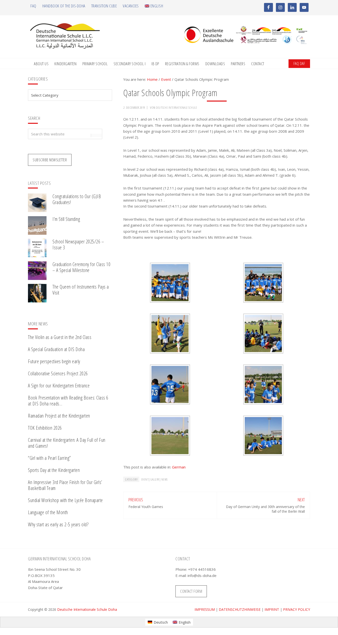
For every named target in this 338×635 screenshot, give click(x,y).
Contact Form (191, 591)
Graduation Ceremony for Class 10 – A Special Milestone (81, 267)
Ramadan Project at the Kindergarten (59, 415)
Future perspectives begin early (54, 361)
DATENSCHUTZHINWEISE (240, 609)
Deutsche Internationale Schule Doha (87, 609)
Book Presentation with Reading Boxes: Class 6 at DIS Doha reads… (68, 400)
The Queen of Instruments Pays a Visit (80, 289)
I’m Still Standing (66, 219)
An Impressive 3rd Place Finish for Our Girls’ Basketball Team (65, 485)
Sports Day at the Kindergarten (54, 470)
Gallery (154, 479)
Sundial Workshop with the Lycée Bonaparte (65, 500)
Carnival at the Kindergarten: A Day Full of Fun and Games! (66, 443)
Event (145, 479)
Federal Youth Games (145, 506)
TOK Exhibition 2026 (45, 427)
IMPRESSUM (204, 609)
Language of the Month (48, 512)
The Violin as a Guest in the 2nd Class (59, 337)
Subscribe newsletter (50, 160)
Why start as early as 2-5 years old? (58, 524)
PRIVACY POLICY (296, 609)
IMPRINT (272, 609)
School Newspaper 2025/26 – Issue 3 (78, 244)
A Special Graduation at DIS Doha (56, 349)
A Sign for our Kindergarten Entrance (59, 385)
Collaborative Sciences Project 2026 (58, 373)
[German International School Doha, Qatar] (65, 47)
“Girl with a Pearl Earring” (49, 458)
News (164, 479)
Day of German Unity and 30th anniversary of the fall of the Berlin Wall (265, 508)
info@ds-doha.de (202, 575)
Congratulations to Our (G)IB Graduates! (76, 199)
